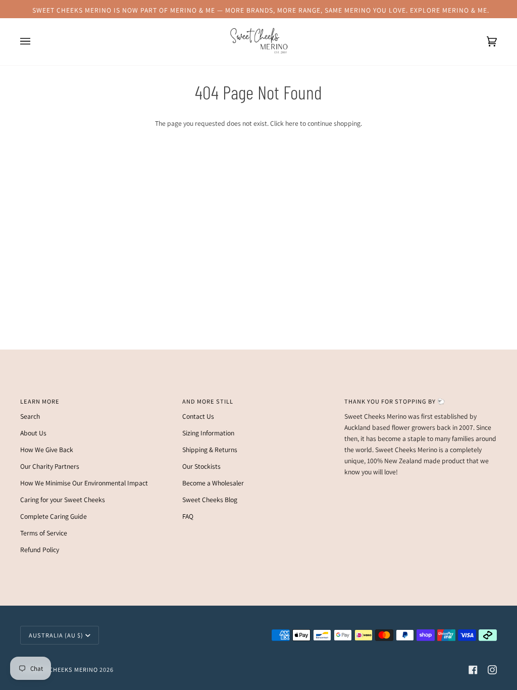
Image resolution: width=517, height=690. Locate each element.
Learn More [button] (40, 401)
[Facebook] (473, 669)
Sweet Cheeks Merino (62, 669)
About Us (33, 432)
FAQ (187, 516)
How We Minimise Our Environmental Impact (84, 482)
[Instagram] (492, 669)
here (291, 123)
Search (30, 416)
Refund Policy (39, 549)
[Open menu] (35, 41)
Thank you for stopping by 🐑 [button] (394, 401)
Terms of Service (43, 532)
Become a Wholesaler (213, 482)
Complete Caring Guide (53, 516)
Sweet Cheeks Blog (209, 499)
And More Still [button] (207, 401)
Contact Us (198, 416)
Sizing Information (208, 432)
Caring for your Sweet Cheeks (62, 499)
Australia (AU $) (56, 635)
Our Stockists (201, 466)
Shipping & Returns (209, 449)
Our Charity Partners (49, 466)
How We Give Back (46, 449)
